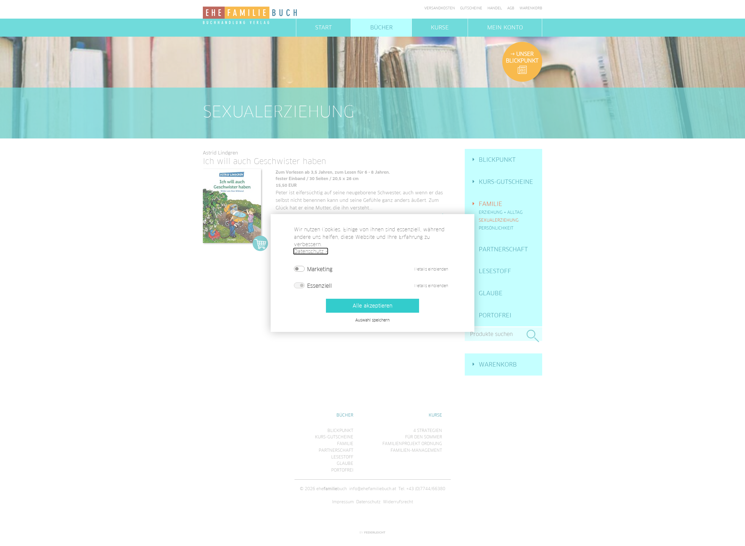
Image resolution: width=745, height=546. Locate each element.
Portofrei (495, 315)
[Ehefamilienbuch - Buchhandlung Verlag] (250, 15)
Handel (494, 8)
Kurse (440, 27)
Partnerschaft (503, 249)
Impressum (343, 501)
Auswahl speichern (372, 320)
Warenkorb (530, 8)
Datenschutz (368, 501)
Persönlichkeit (496, 228)
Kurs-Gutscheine (506, 182)
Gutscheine (471, 8)
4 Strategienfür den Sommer (423, 434)
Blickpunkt (497, 159)
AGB (510, 8)
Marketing (319, 269)
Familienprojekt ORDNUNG (412, 443)
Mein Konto (505, 27)
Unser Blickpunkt (522, 57)
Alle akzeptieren (372, 305)
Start (323, 27)
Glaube (491, 293)
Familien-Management (416, 450)
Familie (490, 204)
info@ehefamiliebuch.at (372, 488)
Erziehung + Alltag (501, 212)
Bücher (381, 27)
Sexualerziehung (499, 220)
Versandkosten (439, 8)
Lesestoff (495, 271)
